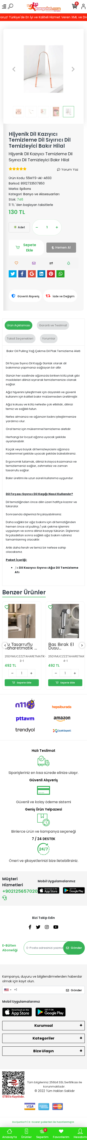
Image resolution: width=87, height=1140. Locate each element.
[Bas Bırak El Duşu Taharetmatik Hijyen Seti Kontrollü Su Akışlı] (65, 621)
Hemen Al (63, 247)
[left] (5, 645)
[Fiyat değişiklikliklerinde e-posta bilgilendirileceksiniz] (69, 263)
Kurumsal (43, 1025)
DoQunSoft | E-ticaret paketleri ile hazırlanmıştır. (43, 1122)
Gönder (76, 948)
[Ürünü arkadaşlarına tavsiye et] (35, 263)
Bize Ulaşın (43, 1051)
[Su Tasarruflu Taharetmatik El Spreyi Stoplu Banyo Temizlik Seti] (22, 621)
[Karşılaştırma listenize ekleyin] (52, 263)
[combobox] (7, 990)
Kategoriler (43, 1038)
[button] (14, 69)
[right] (82, 645)
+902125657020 (20, 891)
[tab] (18, 325)
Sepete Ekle (29, 247)
